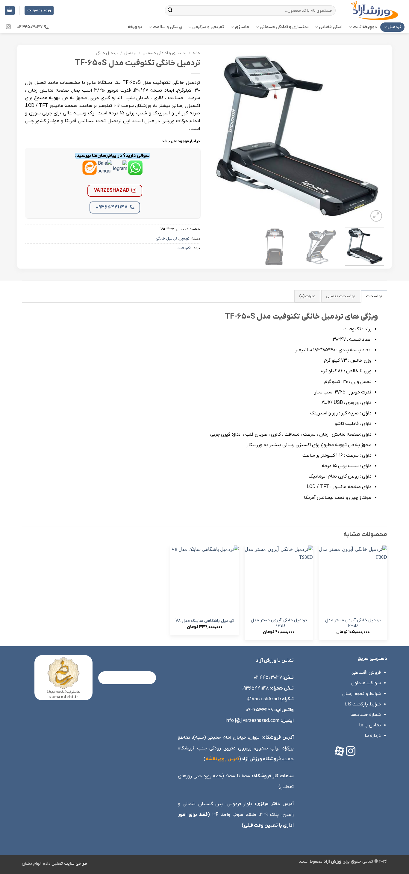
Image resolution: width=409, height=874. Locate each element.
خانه (196, 53)
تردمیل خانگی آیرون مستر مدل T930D (279, 623)
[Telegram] (120, 172)
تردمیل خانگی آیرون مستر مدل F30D (353, 623)
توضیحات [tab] (374, 296)
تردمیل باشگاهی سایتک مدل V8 (204, 621)
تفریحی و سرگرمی (208, 27)
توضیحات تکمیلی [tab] (340, 296)
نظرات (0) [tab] (307, 296)
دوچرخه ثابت (365, 27)
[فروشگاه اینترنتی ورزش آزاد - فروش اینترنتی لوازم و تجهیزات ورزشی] (375, 10)
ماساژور (241, 27)
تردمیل (394, 27)
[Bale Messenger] (105, 172)
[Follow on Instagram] (8, 27)
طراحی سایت (75, 864)
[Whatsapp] (135, 172)
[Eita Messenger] (89, 172)
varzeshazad (112, 190)
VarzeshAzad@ (263, 699)
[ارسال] (170, 10)
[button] (10, 11)
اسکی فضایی (331, 27)
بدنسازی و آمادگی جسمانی (284, 27)
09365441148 (112, 207)
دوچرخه (135, 27)
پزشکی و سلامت (167, 27)
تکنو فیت (184, 248)
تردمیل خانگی (107, 53)
